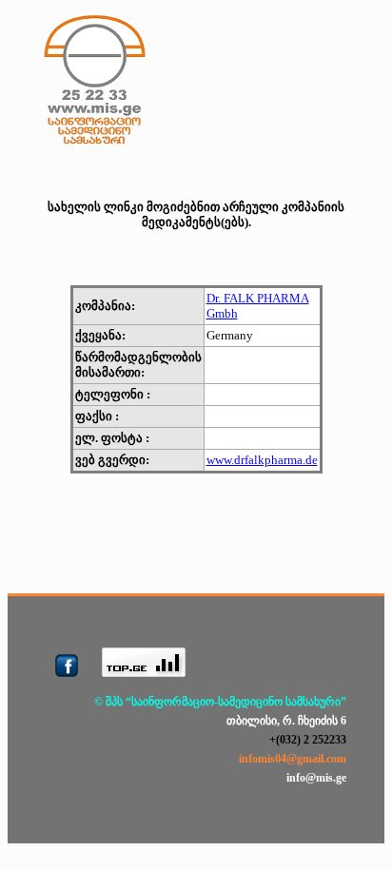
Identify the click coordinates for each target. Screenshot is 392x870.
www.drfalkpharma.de (262, 460)
